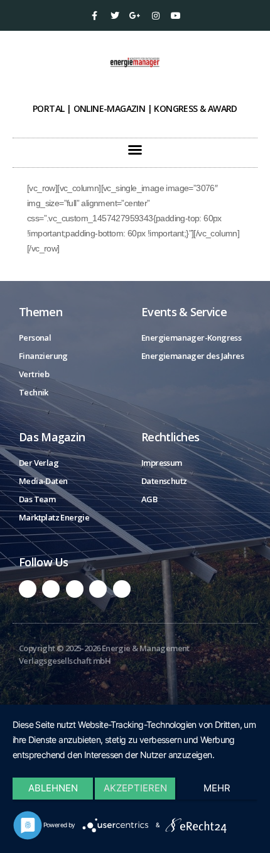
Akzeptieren (135, 788)
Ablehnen (53, 788)
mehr (216, 788)
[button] (135, 149)
